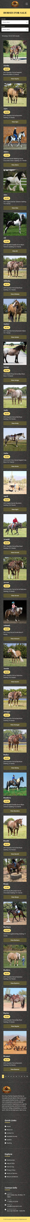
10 (27, 1076)
